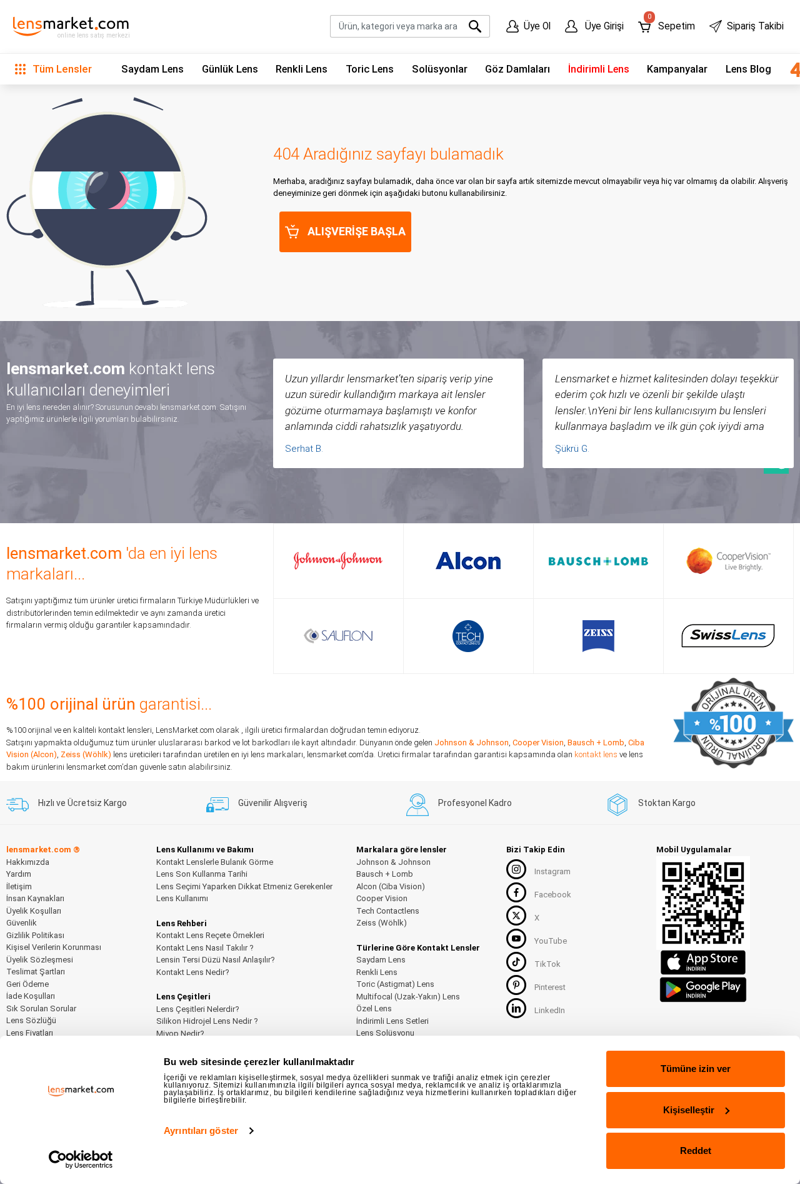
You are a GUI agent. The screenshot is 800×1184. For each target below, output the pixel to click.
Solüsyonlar (440, 69)
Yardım (18, 874)
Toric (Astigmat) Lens (395, 984)
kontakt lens (596, 754)
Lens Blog (748, 69)
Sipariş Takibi (755, 26)
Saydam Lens (152, 69)
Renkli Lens (302, 69)
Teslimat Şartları (35, 971)
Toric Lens (370, 69)
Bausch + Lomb (596, 742)
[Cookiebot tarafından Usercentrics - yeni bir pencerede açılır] (81, 1159)
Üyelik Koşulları (33, 911)
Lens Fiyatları (29, 1033)
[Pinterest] (516, 985)
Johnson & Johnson (471, 742)
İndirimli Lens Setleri (392, 1021)
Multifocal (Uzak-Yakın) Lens (408, 996)
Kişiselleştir (688, 1110)
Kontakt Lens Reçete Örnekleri (210, 935)
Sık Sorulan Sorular (41, 1008)
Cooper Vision (538, 742)
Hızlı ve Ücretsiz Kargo (82, 803)
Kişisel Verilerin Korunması (53, 947)
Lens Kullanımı (182, 898)
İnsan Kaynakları (35, 898)
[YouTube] (516, 939)
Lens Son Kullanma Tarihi (202, 874)
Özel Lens (374, 1008)
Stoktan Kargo (667, 803)
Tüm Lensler (61, 69)
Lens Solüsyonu (385, 1033)
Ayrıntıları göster (201, 1130)
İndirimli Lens (598, 69)
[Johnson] (338, 560)
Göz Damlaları (517, 69)
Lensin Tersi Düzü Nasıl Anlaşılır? (215, 959)
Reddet (695, 1150)
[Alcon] (468, 560)
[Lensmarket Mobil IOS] (703, 961)
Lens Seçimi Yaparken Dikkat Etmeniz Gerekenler (244, 886)
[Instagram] (516, 869)
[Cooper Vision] (728, 561)
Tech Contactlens (387, 911)
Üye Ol (537, 26)
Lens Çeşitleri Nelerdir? (197, 1009)
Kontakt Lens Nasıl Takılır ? (205, 947)
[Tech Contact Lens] (468, 636)
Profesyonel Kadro (475, 803)
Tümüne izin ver (696, 1068)
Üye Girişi (603, 26)
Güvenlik (21, 922)
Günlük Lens (230, 69)
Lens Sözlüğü (31, 1020)
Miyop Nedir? (180, 1033)
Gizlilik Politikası (35, 935)
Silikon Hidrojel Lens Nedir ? (207, 1021)
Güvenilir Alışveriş (273, 803)
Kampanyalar (677, 69)
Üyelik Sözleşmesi (39, 959)
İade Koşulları (30, 996)
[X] (516, 916)
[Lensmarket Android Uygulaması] (703, 988)
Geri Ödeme (27, 984)
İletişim (19, 886)
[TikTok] (516, 962)
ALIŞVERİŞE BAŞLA (356, 231)
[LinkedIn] (516, 1008)
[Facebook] (516, 892)
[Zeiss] (598, 636)
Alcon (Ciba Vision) (390, 886)
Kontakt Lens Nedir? (192, 972)
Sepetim (671, 23)
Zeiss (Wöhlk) (86, 754)
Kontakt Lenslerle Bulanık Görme (214, 862)
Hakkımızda (27, 862)
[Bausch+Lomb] (598, 560)
